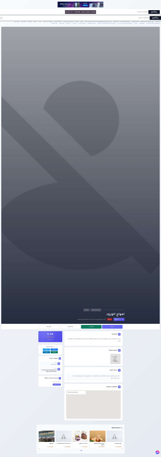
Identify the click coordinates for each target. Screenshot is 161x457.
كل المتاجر (68, 23)
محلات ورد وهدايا (95, 309)
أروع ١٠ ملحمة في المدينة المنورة (147, 21)
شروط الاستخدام (82, 23)
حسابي (135, 23)
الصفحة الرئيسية (57, 21)
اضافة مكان (116, 21)
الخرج (86, 309)
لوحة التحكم (61, 23)
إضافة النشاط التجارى (125, 21)
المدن (40, 21)
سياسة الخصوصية (91, 23)
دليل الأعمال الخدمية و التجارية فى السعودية (106, 23)
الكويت (83, 12)
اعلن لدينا (68, 12)
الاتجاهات (69, 326)
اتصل (111, 326)
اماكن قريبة (23, 21)
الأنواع (77, 21)
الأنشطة (77, 12)
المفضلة (30, 21)
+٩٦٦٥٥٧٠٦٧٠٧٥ (54, 364)
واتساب (90, 326)
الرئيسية (93, 12)
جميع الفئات (141, 23)
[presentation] (38, 448)
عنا (72, 12)
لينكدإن (46, 352)
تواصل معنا (16, 21)
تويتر (46, 349)
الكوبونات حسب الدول (47, 21)
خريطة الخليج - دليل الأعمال (142, 11)
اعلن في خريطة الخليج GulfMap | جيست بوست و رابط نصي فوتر (98, 21)
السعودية (88, 12)
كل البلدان (74, 23)
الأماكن (81, 21)
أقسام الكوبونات (135, 21)
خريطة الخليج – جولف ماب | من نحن (125, 23)
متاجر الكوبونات (54, 23)
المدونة (35, 21)
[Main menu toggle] (1, 18)
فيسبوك (54, 349)
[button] (81, 450)
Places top (158, 21)
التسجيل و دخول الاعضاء (68, 21)
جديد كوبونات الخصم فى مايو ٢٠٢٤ (153, 23)
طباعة (48, 326)
